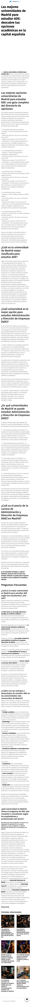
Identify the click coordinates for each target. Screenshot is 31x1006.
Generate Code (5, 907)
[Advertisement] (15, 53)
